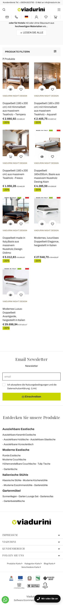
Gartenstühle (41, 485)
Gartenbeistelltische (14, 501)
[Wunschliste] (21, 89)
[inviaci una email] (6, 17)
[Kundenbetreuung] (16, 17)
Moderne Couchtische (14, 459)
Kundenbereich (13, 548)
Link (34, 388)
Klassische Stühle (11, 480)
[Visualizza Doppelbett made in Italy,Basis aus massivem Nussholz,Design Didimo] (10, 224)
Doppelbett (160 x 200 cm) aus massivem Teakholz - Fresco (15, 174)
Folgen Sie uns (13, 555)
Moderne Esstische (15, 449)
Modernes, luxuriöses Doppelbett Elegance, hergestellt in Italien (46, 241)
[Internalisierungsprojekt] (24, 578)
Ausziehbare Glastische (42, 439)
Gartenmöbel (11, 490)
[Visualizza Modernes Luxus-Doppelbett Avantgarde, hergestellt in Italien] (10, 295)
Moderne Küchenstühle (35, 480)
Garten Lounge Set (28, 496)
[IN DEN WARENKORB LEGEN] (10, 156)
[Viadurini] (31, 9)
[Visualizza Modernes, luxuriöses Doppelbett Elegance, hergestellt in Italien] (42, 224)
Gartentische (10, 469)
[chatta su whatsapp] (5, 599)
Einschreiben (32, 396)
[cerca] (3, 9)
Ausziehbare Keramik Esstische (19, 434)
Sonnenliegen (9, 496)
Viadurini (9, 541)
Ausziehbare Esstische (18, 429)
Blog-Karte (49, 564)
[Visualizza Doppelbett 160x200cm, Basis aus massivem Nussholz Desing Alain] (42, 156)
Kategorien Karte (33, 564)
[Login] (36, 17)
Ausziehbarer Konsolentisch (18, 444)
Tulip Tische (44, 463)
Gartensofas (46, 496)
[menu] (59, 9)
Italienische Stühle (15, 474)
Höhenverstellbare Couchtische (19, 463)
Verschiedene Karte (30, 567)
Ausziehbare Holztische (16, 439)
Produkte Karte (14, 564)
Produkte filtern (17, 51)
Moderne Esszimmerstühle (18, 485)
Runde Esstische (11, 455)
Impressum (10, 535)
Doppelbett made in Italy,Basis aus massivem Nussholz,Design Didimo (14, 245)
